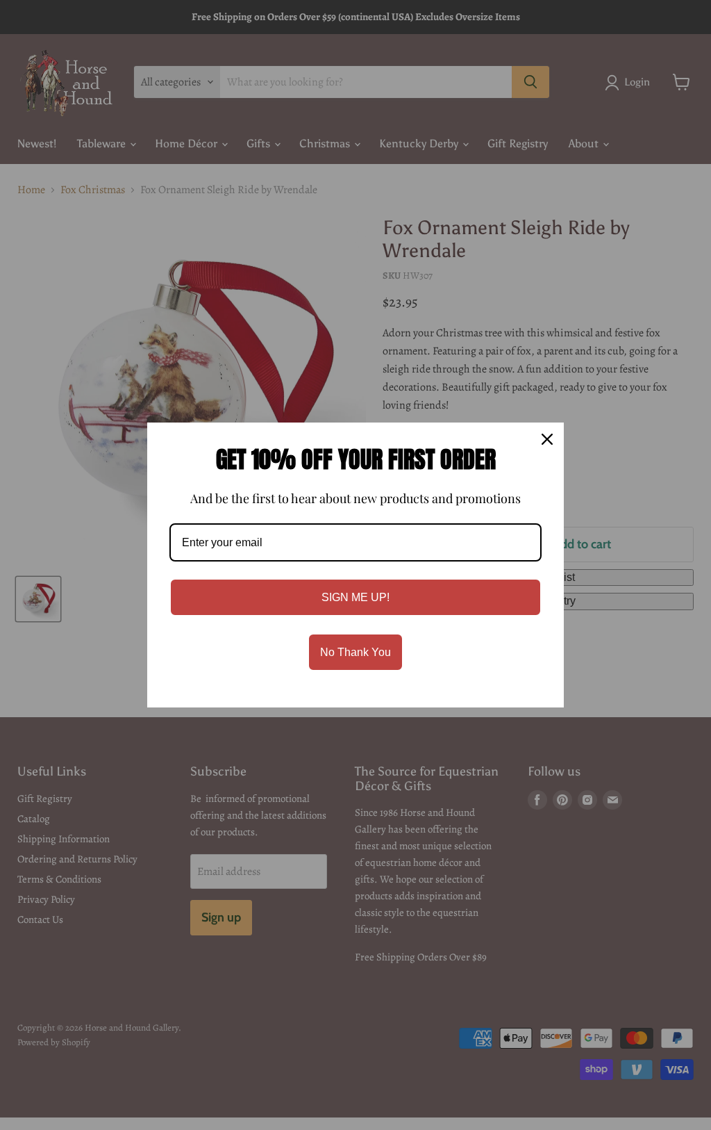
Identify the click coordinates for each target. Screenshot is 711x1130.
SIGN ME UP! (355, 597)
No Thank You (355, 652)
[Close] (547, 439)
